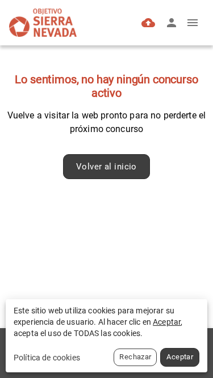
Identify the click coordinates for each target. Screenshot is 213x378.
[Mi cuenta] (171, 22)
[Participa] (148, 22)
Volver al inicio (106, 167)
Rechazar (135, 356)
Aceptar (179, 356)
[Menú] (192, 22)
